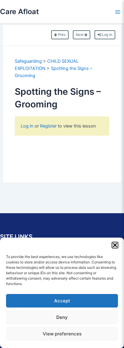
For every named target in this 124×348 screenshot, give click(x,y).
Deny (62, 317)
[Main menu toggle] (117, 12)
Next (80, 35)
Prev (61, 35)
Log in (28, 126)
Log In (106, 35)
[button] (115, 245)
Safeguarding (28, 61)
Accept (62, 301)
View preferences (62, 334)
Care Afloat (19, 11)
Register (48, 126)
